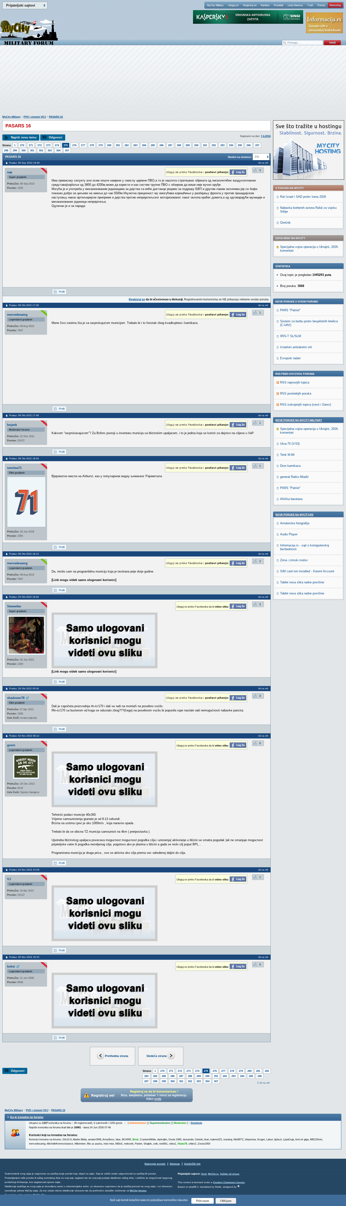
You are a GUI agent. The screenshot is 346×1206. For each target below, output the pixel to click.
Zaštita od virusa (229, 1174)
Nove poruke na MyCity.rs (294, 514)
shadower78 (15, 698)
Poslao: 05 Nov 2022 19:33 (24, 957)
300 (23, 150)
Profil (61, 291)
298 (6, 150)
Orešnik (285, 222)
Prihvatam (202, 1200)
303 (50, 150)
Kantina (265, 5)
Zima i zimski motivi (294, 560)
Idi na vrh (265, 1082)
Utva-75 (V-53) (290, 443)
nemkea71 (14, 468)
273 (48, 145)
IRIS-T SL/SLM (290, 336)
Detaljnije (196, 1122)
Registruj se (250, 5)
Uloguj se (233, 5)
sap (9, 172)
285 (153, 145)
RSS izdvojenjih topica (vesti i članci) (305, 404)
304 (58, 150)
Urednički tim (192, 1163)
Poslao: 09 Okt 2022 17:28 (24, 305)
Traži (310, 5)
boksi (11, 966)
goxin (11, 745)
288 (179, 145)
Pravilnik (278, 5)
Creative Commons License (229, 1182)
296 (248, 145)
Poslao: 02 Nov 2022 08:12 (24, 735)
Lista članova (295, 5)
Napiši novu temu (23, 137)
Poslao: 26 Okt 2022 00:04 (24, 688)
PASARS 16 (56, 116)
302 (41, 150)
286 (161, 145)
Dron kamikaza (290, 466)
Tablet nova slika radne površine (302, 582)
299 (15, 150)
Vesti (204, 1174)
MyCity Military (215, 5)
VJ (9, 879)
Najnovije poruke (155, 1163)
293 (222, 145)
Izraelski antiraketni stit (296, 347)
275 (66, 145)
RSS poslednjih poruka (295, 393)
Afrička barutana (291, 499)
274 (57, 145)
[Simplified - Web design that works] (238, 1186)
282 (127, 145)
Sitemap (175, 1163)
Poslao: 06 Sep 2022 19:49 (24, 162)
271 (31, 145)
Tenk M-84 (287, 454)
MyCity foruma (138, 1190)
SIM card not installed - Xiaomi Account (307, 571)
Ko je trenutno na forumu (26, 1117)
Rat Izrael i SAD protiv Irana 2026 (303, 196)
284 (144, 145)
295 (240, 145)
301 (32, 150)
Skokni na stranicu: (240, 157)
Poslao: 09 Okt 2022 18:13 (24, 554)
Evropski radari (290, 358)
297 (257, 145)
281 (118, 145)
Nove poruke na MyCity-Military (298, 420)
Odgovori (55, 137)
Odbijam (225, 1200)
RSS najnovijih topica (294, 382)
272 (39, 145)
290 (196, 145)
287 (170, 145)
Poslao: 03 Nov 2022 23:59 (24, 869)
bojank (12, 425)
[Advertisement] (173, 82)
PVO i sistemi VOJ (35, 116)
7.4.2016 (266, 136)
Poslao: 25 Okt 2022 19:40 (24, 597)
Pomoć (321, 5)
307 (67, 150)
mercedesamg (17, 314)
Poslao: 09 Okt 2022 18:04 (24, 458)
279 (100, 145)
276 (74, 145)
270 (22, 145)
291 (205, 145)
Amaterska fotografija (294, 523)
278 (92, 145)
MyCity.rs (213, 1174)
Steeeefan (14, 606)
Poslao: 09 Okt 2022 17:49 (24, 415)
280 (109, 145)
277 (83, 145)
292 (214, 145)
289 (187, 145)
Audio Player (289, 534)
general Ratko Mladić (294, 477)
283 (135, 145)
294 (231, 145)
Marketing (335, 5)
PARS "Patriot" (290, 310)
